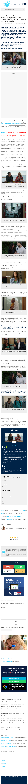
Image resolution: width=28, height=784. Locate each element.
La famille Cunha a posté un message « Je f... (14, 701)
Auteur (16, 776)
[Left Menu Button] (1, 4)
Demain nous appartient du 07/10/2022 (17, 125)
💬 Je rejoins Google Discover (14, 681)
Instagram (3, 757)
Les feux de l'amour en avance (6, 743)
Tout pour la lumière (12, 746)
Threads (3, 759)
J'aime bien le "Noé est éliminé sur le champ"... (15, 722)
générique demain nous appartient (13, 284)
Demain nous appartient (12, 24)
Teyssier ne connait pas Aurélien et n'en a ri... (15, 699)
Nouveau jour (3, 746)
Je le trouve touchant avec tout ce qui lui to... (13, 718)
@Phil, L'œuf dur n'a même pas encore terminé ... (16, 704)
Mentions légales (8, 776)
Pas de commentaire (21, 24)
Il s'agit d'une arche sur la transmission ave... (14, 729)
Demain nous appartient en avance (7, 737)
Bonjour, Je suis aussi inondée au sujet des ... (18, 715)
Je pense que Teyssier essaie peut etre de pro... (17, 713)
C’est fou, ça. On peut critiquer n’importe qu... (13, 727)
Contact (13, 776)
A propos (20, 776)
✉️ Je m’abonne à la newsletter (14, 678)
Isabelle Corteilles (4, 24)
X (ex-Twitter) (4, 754)
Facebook (3, 756)
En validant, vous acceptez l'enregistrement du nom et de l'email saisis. (12, 627)
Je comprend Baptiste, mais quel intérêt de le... (14, 706)
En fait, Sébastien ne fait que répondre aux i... (13, 725)
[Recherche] (23, 9)
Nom (16, 621)
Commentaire (3, 607)
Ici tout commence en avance (6, 740)
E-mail (16, 624)
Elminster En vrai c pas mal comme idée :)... (14, 711)
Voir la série (14, 445)
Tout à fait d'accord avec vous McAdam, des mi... (14, 708)
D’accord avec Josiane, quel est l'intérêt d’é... (13, 732)
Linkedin (3, 766)
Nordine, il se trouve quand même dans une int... (16, 720)
